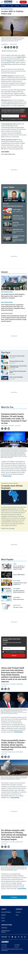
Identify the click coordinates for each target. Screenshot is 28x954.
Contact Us (18, 912)
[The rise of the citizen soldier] (4, 356)
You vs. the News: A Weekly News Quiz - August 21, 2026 (19, 567)
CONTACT (19, 909)
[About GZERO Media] (6, 574)
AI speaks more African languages (12, 486)
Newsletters (3, 5)
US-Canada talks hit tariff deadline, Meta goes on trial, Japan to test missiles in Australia (13, 296)
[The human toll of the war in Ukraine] (7, 231)
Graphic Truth (16, 605)
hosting (9, 60)
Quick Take (6, 203)
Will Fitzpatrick (20, 684)
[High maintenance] (6, 598)
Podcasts (17, 5)
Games (14, 564)
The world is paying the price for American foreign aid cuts (19, 218)
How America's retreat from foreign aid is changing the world (18, 240)
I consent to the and (13, 119)
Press (17, 915)
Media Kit (3, 915)
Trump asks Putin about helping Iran (20, 583)
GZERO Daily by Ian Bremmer (5, 931)
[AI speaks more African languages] (14, 497)
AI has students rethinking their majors (17, 371)
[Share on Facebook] (5, 47)
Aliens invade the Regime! (16, 377)
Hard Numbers (16, 588)
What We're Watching (7, 9)
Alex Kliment (4, 44)
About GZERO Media (19, 574)
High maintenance (18, 599)
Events (3, 918)
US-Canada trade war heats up (13, 206)
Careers (3, 920)
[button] (23, 2)
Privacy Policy (13, 119)
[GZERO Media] (10, 2)
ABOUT (3, 909)
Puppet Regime (17, 209)
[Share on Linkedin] (11, 47)
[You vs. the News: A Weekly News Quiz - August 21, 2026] (6, 566)
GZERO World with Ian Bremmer (18, 236)
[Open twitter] (9, 937)
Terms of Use (20, 119)
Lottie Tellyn (11, 425)
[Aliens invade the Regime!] (4, 378)
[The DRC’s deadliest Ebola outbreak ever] (6, 590)
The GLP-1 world (18, 607)
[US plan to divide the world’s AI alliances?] (7, 224)
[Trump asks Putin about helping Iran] (6, 582)
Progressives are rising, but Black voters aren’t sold (18, 366)
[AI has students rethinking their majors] (4, 372)
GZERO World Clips (18, 216)
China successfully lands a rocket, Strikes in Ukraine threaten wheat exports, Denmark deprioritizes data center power (13, 745)
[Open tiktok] (25, 937)
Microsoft (16, 483)
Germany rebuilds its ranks (16, 361)
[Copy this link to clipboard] (14, 47)
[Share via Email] (17, 47)
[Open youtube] (12, 937)
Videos (11, 5)
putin (2, 154)
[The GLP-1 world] (6, 606)
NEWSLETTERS (6, 925)
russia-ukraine (8, 154)
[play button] (14, 196)
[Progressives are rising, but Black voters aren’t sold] (4, 367)
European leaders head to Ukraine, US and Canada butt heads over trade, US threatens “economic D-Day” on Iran (14, 418)
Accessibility (17, 944)
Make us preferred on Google (10, 50)
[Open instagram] (22, 937)
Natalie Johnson (5, 684)
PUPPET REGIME (24, 5)
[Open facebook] (19, 937)
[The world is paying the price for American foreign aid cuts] (7, 217)
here (13, 528)
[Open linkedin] (16, 937)
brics (13, 154)
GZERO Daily (4, 927)
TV (8, 5)
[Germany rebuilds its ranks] (4, 362)
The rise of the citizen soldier (16, 356)
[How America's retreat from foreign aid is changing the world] (7, 238)
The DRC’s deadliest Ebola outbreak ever (19, 591)
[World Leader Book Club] (7, 210)
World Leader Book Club (18, 211)
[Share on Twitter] (8, 47)
